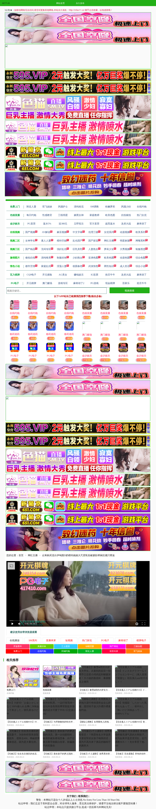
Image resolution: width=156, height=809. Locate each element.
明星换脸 (125, 240)
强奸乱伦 (62, 249)
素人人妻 (46, 240)
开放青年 (17, 646)
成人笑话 (125, 266)
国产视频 (30, 232)
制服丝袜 (62, 257)
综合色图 (140, 257)
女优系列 (109, 232)
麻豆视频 (62, 232)
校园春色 (77, 266)
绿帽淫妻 (89, 646)
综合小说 (140, 266)
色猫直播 (47, 690)
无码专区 (46, 249)
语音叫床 (114, 651)
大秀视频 (125, 249)
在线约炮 (41, 651)
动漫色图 (125, 257)
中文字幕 (77, 232)
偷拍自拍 (30, 257)
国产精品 (30, 249)
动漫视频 (125, 232)
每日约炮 (87, 317)
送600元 (87, 338)
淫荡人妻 (62, 266)
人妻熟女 (93, 249)
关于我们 (71, 796)
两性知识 (109, 266)
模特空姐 (62, 240)
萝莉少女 (109, 249)
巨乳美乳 (77, 249)
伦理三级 (93, 232)
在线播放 (15, 640)
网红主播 (109, 240)
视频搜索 (129, 290)
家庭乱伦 (46, 266)
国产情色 (114, 646)
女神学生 (30, 240)
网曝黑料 (140, 240)
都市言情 (30, 266)
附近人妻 (89, 651)
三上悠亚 (65, 646)
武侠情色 (93, 266)
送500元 (14, 359)
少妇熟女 (77, 257)
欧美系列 (140, 232)
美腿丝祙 (41, 646)
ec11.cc (6, 2)
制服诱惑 (140, 249)
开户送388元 (87, 359)
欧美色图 (109, 257)
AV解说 (46, 232)
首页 (21, 555)
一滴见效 (14, 338)
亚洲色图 (93, 257)
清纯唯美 (46, 257)
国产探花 (93, 240)
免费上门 (14, 317)
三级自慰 (138, 646)
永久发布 (80, 3)
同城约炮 (65, 651)
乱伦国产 (77, 240)
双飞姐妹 (138, 651)
